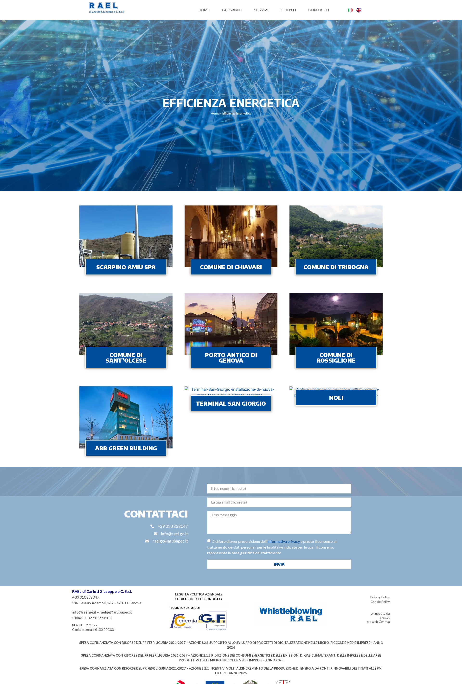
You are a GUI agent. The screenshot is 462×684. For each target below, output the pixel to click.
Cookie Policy (380, 602)
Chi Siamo (232, 9)
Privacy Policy (380, 597)
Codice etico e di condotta (199, 599)
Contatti (318, 9)
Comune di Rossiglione (336, 357)
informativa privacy (284, 541)
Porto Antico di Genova (231, 357)
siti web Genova (378, 622)
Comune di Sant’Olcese (126, 357)
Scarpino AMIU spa (126, 266)
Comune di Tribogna (336, 266)
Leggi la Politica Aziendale (198, 594)
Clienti (288, 9)
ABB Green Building (126, 448)
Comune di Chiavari (231, 266)
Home (204, 9)
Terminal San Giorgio (231, 403)
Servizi (261, 9)
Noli (336, 397)
